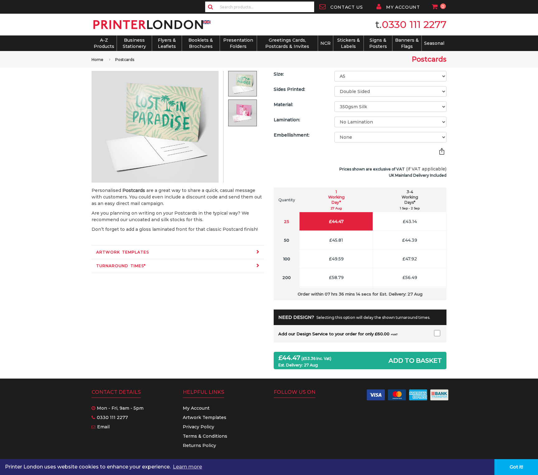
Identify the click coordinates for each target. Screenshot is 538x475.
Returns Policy (199, 445)
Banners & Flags (407, 43)
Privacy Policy (198, 427)
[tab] (178, 252)
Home (97, 59)
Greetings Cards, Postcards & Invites (287, 43)
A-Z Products (104, 43)
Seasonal (434, 43)
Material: (283, 104)
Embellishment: (291, 135)
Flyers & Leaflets (167, 43)
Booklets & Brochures (200, 43)
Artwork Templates (122, 252)
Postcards (124, 59)
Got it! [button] (516, 467)
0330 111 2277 (414, 24)
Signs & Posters (378, 43)
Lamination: (287, 120)
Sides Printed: (289, 89)
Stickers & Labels (348, 43)
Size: (279, 74)
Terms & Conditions (205, 436)
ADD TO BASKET (415, 360)
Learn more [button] (187, 467)
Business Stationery (134, 43)
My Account (196, 408)
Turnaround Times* (121, 265)
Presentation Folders (238, 43)
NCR (325, 43)
